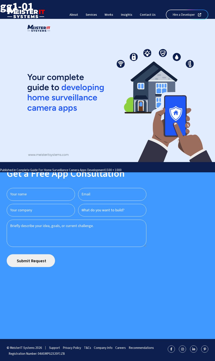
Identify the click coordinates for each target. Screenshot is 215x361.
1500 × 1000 (113, 170)
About (73, 14)
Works (109, 14)
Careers (120, 347)
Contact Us (148, 14)
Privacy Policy (72, 347)
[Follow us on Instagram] (182, 349)
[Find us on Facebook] (171, 349)
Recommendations (141, 347)
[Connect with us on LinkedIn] (193, 349)
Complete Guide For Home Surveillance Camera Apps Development (61, 170)
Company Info (103, 347)
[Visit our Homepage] (26, 14)
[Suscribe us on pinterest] (204, 349)
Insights (126, 14)
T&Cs (87, 347)
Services (91, 14)
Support (54, 347)
